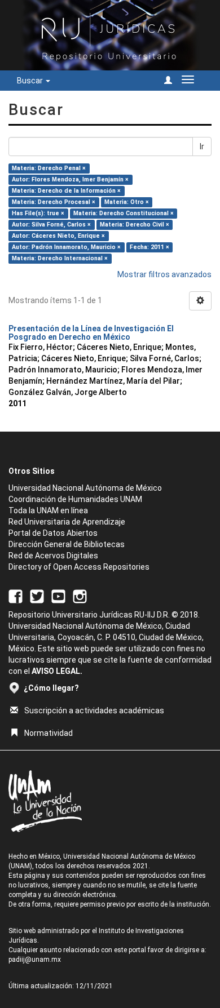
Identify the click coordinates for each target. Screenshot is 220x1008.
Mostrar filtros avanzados (164, 274)
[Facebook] (15, 596)
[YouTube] (58, 596)
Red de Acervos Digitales (53, 555)
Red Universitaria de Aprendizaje (66, 521)
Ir (202, 146)
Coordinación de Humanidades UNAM (75, 499)
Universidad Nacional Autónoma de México (85, 487)
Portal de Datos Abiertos (53, 533)
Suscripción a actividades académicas (94, 710)
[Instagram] (80, 596)
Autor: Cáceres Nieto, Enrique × (58, 235)
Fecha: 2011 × (149, 247)
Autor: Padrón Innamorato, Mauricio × (66, 247)
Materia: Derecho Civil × (134, 224)
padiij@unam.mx (34, 959)
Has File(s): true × (38, 213)
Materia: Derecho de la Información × (66, 190)
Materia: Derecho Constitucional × (123, 213)
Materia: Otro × (126, 202)
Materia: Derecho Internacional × (60, 258)
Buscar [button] (31, 80)
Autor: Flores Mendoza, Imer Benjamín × (70, 179)
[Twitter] (37, 596)
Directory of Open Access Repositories (78, 566)
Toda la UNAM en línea (48, 510)
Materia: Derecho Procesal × (53, 202)
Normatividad (48, 733)
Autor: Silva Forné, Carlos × (51, 224)
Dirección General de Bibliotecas (66, 544)
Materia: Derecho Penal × (49, 168)
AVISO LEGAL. (57, 671)
